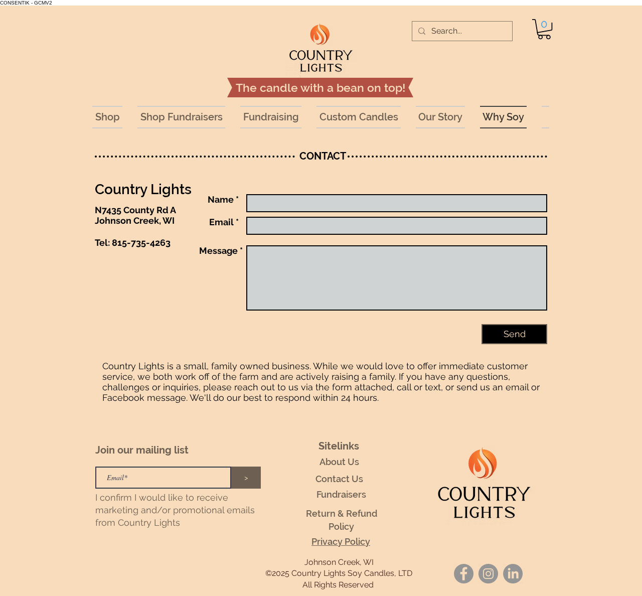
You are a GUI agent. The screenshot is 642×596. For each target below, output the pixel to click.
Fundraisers (341, 494)
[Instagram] (488, 573)
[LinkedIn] (513, 573)
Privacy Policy (340, 541)
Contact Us (339, 479)
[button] (544, 29)
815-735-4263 (141, 242)
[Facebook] (463, 573)
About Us (339, 462)
